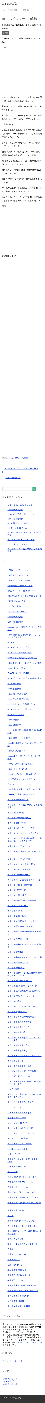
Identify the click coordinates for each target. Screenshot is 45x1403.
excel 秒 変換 (13, 720)
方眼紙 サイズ (14, 1260)
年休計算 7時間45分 (16, 1239)
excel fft (11, 642)
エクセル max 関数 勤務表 (19, 818)
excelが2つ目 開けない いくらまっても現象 (25, 757)
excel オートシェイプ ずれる (20, 647)
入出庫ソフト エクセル (18, 1187)
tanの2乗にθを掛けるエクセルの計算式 (25, 789)
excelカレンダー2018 (17, 769)
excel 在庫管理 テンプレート (20, 699)
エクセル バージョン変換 (19, 859)
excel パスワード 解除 (18, 673)
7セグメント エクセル (17, 528)
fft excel (11, 784)
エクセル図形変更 (16, 1061)
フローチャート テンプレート (21, 1133)
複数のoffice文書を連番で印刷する (23, 1291)
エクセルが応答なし (17, 1001)
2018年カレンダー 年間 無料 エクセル (25, 596)
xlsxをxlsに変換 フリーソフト (21, 514)
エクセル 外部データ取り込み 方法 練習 (24, 932)
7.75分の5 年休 (14, 606)
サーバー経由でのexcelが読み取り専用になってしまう (25, 1082)
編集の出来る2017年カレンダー (22, 1285)
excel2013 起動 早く (17, 751)
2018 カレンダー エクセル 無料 (22, 591)
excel (9, 458)
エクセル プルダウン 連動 (19, 869)
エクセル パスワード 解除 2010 (22, 864)
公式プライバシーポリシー (30, 1342)
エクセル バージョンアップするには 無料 (25, 852)
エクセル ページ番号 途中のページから (25, 880)
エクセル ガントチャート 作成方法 (23, 833)
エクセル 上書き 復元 (17, 895)
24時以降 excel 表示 (17, 601)
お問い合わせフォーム (12, 1361)
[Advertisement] (22, 71)
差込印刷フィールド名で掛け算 (22, 1226)
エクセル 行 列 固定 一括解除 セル (23, 986)
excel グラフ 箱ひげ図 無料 (20, 652)
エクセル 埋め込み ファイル (20, 505)
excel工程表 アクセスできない (21, 779)
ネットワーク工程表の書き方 (21, 1102)
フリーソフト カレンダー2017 (21, 1128)
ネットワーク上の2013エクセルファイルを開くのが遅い (25, 1095)
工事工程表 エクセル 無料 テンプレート (24, 1204)
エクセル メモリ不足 (17, 890)
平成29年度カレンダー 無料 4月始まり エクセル (25, 1232)
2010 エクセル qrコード (18, 575)
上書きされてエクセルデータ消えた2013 (24, 1160)
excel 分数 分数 (14, 684)
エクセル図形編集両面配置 (20, 1066)
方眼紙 (11, 1249)
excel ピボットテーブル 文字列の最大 (24, 678)
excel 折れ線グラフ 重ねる (19, 709)
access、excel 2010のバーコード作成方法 (25, 628)
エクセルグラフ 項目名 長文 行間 (22, 1006)
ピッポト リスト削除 (17, 1118)
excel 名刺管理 (14, 689)
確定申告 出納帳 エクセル (19, 1275)
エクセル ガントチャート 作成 (21, 828)
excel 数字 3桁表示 (16, 715)
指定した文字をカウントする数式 (23, 1244)
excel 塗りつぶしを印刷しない (21, 704)
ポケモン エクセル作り (18, 1138)
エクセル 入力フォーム (18, 906)
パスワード (18, 458)
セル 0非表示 (13, 1089)
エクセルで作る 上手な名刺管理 (22, 1017)
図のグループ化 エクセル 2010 (21, 1192)
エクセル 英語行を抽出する (20, 981)
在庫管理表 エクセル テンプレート (23, 1197)
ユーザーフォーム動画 (18, 1149)
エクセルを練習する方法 (19, 1045)
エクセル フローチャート (19, 875)
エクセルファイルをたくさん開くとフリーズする (25, 1038)
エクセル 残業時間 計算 (18, 962)
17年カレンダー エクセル (19, 570)
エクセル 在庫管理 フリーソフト (22, 921)
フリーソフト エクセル (18, 1123)
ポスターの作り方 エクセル (20, 1144)
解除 (26, 458)
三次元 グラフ (14, 1154)
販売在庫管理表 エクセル (19, 1296)
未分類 (5, 33)
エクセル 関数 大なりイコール (21, 540)
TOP (10, 10)
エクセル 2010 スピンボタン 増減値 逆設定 (25, 806)
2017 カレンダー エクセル (19, 580)
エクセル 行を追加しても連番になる (24, 991)
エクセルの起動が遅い (18, 1032)
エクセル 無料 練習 (16, 968)
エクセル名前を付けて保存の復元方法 (25, 1056)
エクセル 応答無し (16, 952)
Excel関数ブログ (10, 1381)
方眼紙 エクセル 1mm (17, 1254)
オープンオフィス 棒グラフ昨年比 (23, 1071)
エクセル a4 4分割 (16, 812)
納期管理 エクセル (16, 1280)
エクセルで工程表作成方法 (20, 1022)
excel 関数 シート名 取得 (19, 738)
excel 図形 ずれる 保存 (18, 523)
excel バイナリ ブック (17, 544)
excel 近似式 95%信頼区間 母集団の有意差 (25, 731)
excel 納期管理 (14, 725)
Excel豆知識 (9, 3)
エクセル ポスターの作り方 (20, 885)
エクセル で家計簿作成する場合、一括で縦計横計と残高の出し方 (25, 839)
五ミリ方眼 (13, 1172)
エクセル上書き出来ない (19, 1050)
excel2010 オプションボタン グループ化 (25, 744)
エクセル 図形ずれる (17, 916)
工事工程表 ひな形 (16, 1210)
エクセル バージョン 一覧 (19, 846)
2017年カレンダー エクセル (20, 586)
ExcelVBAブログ (10, 1379)
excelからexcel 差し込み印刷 (21, 764)
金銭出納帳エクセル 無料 (19, 1306)
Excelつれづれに (10, 1384)
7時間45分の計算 (15, 510)
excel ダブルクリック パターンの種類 (24, 663)
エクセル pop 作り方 (17, 823)
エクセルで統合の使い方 (19, 1027)
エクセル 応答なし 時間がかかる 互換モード (24, 945)
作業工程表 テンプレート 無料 (21, 1182)
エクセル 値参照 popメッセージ (22, 900)
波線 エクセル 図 (13, 478)
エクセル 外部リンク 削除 (19, 939)
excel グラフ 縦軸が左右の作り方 (22, 658)
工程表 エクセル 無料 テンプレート (23, 1221)
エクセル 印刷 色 (15, 911)
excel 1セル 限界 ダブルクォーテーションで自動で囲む (24, 636)
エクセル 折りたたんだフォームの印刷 (25, 957)
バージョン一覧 (15, 1107)
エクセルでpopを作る (17, 1012)
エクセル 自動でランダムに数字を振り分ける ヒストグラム (25, 974)
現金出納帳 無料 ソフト (18, 1270)
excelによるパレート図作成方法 (22, 774)
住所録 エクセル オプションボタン (23, 1177)
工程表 (11, 1216)
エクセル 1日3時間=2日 (18, 800)
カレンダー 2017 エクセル (19, 1076)
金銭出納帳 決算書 (16, 1301)
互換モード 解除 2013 (17, 1166)
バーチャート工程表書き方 (20, 1112)
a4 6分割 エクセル (16, 519)
